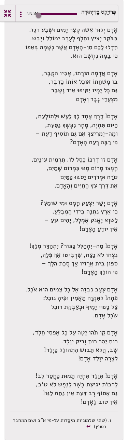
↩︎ (89, 426)
